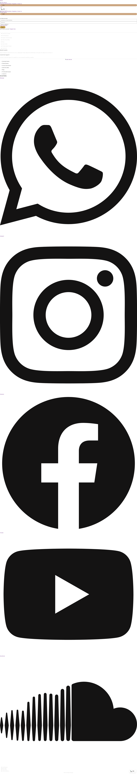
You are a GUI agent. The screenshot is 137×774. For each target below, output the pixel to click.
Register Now (13, 29)
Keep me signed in (4, 24)
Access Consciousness (7, 37)
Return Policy (4, 768)
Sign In (2, 27)
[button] (9, 3)
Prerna (1, 0)
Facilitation (9, 3)
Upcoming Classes (6, 33)
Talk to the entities (6, 39)
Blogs (13, 3)
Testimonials (4, 44)
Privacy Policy (4, 769)
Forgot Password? (3, 25)
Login (3, 5)
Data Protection (5, 767)
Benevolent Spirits (3, 3)
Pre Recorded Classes (6, 46)
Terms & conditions (5, 771)
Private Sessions (5, 35)
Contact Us (19, 3)
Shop (16, 3)
